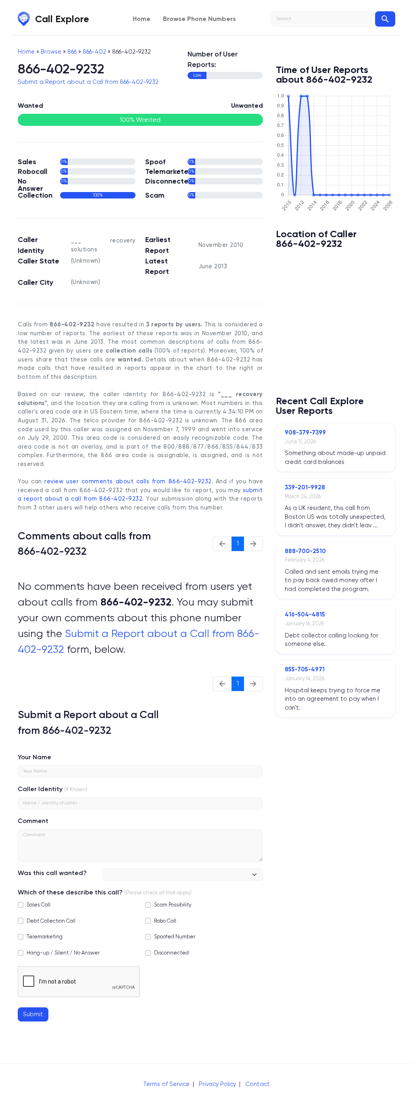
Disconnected (171, 953)
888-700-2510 (305, 551)
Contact (257, 1084)
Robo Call (165, 921)
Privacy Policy (217, 1084)
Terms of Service (166, 1084)
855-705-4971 (305, 669)
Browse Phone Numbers (199, 19)
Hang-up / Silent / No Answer (63, 953)
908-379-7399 (305, 432)
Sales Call (38, 905)
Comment (33, 821)
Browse (51, 51)
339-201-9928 (305, 487)
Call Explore (62, 19)
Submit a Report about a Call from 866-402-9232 (88, 82)
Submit (33, 1014)
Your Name (34, 757)
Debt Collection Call (51, 921)
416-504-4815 (305, 614)
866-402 (94, 51)
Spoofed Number (174, 937)
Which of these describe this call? (70, 892)
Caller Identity (40, 789)
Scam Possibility (173, 905)
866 (72, 51)
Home (141, 19)
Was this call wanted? (52, 873)
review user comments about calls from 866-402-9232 (127, 481)
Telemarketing (45, 937)
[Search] (385, 19)
